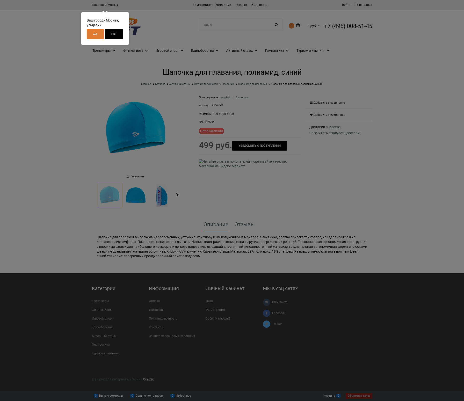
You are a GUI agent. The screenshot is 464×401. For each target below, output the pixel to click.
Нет (114, 34)
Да (95, 34)
